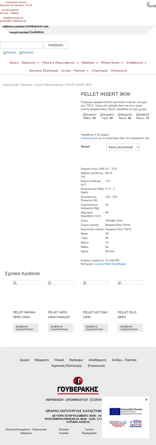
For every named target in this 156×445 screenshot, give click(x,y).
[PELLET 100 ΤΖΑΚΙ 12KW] (95, 293)
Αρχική (24, 360)
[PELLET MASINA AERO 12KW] (25, 293)
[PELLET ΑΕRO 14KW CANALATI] (60, 293)
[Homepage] (40, 48)
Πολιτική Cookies (64, 431)
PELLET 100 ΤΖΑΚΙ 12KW (95, 315)
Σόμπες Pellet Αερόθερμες (49, 84)
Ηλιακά (59, 360)
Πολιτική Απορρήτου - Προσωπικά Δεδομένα (26, 431)
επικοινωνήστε (89, 138)
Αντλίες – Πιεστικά (73, 70)
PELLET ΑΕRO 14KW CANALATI (59, 315)
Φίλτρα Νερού (110, 62)
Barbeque (88, 62)
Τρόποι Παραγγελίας (89, 431)
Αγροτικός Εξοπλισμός (43, 70)
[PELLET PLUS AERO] (130, 293)
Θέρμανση (28, 62)
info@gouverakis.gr (13, 18)
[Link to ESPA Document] (125, 417)
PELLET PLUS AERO (127, 315)
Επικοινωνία (119, 70)
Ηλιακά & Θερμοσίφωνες (58, 62)
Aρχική (14, 62)
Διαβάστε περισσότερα (24, 328)
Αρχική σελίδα (11, 84)
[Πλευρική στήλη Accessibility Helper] (151, 4)
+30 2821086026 (10, 10)
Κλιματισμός (100, 70)
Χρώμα (85, 146)
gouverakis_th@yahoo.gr (13, 21)
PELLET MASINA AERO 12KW (24, 315)
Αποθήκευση (135, 62)
